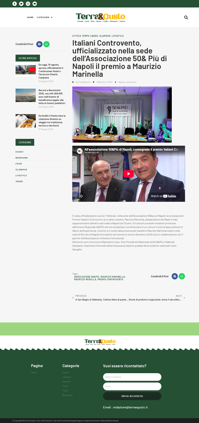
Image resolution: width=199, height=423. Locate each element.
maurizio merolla (85, 279)
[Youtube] (34, 4)
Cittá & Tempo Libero (85, 36)
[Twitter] (21, 4)
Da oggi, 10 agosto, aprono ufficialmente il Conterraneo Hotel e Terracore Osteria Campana (51, 71)
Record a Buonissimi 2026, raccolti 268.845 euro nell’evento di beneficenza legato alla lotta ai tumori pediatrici (52, 96)
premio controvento (110, 279)
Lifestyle (118, 36)
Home (30, 17)
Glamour (105, 36)
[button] (186, 17)
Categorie (43, 17)
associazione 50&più (86, 276)
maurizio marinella (113, 276)
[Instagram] (28, 4)
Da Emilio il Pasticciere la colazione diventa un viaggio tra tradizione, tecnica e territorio (52, 120)
